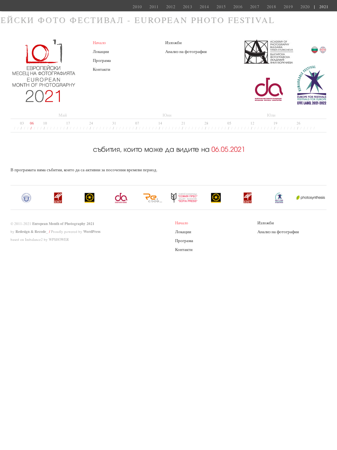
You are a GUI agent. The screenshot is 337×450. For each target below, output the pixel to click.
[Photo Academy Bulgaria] (268, 62)
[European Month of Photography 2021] (44, 99)
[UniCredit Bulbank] (270, 103)
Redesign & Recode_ (31, 231)
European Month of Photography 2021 (63, 223)
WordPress (91, 231)
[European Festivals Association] (311, 103)
